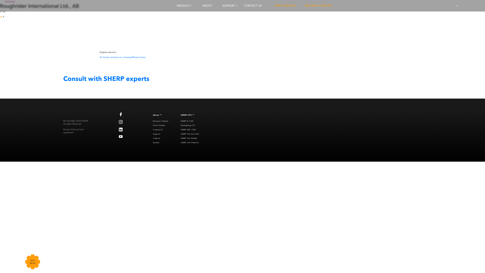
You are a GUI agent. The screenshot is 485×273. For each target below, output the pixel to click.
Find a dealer (285, 5)
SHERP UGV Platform (190, 142)
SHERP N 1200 (187, 121)
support (229, 5)
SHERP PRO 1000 (188, 130)
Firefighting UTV (188, 125)
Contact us (253, 5)
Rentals (156, 142)
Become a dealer (318, 5)
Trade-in (156, 138)
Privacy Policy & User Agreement (73, 131)
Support (156, 134)
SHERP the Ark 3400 (190, 134)
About (207, 5)
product (183, 5)
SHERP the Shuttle (189, 138)
